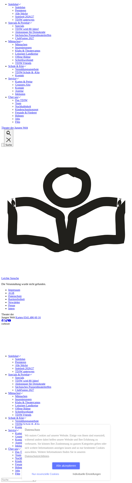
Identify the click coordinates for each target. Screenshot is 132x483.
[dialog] (66, 452)
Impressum (14, 289)
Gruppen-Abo (22, 84)
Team (18, 103)
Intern (11, 308)
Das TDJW (21, 100)
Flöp (17, 121)
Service (12, 78)
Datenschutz (15, 296)
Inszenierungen (23, 47)
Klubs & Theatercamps (27, 50)
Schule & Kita (16, 66)
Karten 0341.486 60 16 (28, 317)
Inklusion (20, 94)
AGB (11, 293)
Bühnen (19, 115)
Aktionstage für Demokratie (30, 32)
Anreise (19, 90)
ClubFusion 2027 (24, 38)
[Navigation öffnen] (2, 145)
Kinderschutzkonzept (26, 109)
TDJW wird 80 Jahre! (27, 29)
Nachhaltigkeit (23, 106)
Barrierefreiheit (16, 299)
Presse (11, 305)
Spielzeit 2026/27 (24, 16)
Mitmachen (14, 41)
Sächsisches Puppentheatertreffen (33, 35)
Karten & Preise (23, 81)
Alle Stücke (21, 13)
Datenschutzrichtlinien (37, 456)
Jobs (17, 118)
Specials (19, 25)
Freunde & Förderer (26, 112)
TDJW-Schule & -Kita (27, 72)
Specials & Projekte (19, 22)
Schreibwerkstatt (24, 59)
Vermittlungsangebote (27, 69)
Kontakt (19, 75)
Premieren (20, 10)
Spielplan (13, 4)
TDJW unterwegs (24, 19)
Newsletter (14, 302)
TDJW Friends (23, 63)
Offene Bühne (23, 56)
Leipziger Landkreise (26, 53)
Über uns (13, 97)
